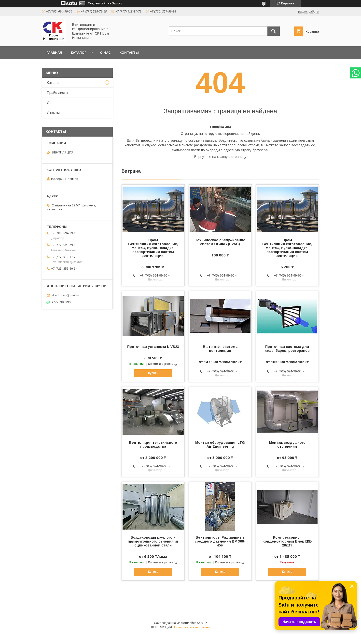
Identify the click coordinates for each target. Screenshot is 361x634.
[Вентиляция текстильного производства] (153, 411)
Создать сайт (97, 3)
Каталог (78, 52)
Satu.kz (202, 623)
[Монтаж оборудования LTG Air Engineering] (220, 411)
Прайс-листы (57, 93)
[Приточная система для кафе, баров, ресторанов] (287, 315)
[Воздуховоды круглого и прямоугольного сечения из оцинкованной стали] (153, 506)
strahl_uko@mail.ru (65, 295)
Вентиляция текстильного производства (153, 444)
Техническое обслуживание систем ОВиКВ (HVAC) (220, 242)
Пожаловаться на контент (192, 627)
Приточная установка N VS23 (153, 347)
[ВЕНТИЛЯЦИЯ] (54, 40)
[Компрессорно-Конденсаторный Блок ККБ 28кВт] (287, 506)
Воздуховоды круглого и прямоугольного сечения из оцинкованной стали (153, 541)
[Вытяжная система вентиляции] (220, 315)
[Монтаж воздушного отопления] (287, 411)
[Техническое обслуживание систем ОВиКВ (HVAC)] (220, 209)
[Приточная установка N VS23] (153, 315)
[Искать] (273, 31)
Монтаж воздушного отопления (287, 444)
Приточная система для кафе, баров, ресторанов (287, 349)
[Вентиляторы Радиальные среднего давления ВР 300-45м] (220, 506)
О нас (105, 52)
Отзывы (53, 113)
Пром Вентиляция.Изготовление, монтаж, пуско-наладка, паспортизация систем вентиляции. (153, 248)
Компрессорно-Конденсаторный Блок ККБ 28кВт (287, 541)
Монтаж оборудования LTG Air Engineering (220, 444)
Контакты (129, 52)
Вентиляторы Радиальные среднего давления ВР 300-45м (220, 541)
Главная (54, 52)
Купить (153, 373)
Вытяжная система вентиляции (220, 349)
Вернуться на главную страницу (220, 157)
